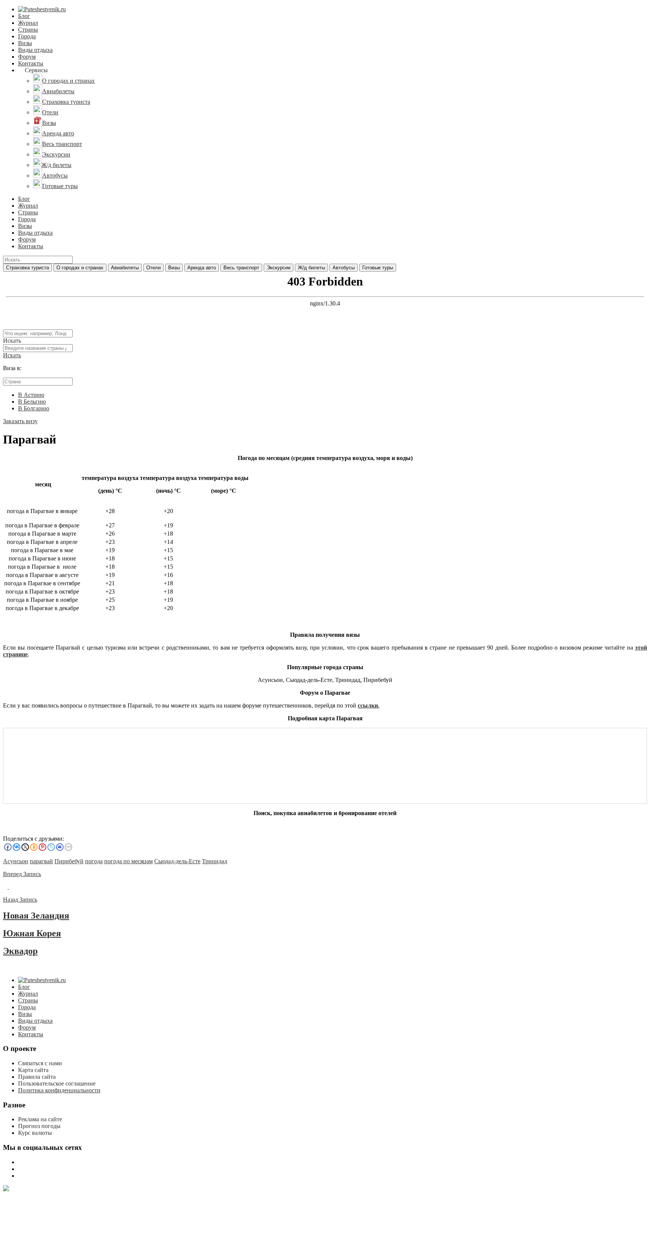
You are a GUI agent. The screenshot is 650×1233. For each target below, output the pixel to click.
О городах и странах (79, 267)
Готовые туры (377, 267)
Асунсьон (15, 861)
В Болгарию (33, 408)
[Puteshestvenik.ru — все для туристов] (42, 9)
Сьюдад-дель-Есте (177, 861)
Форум (27, 56)
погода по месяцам (128, 861)
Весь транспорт (241, 267)
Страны (28, 29)
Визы (25, 43)
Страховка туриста (27, 267)
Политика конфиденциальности (59, 1090)
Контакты (30, 63)
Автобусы (344, 267)
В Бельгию (32, 401)
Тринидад (214, 861)
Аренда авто (201, 267)
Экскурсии (278, 267)
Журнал (28, 23)
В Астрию (31, 395)
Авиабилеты (125, 267)
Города (27, 36)
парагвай (41, 861)
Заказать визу (20, 421)
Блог (24, 16)
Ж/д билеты (311, 267)
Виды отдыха (35, 50)
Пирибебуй (69, 861)
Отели (153, 267)
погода (94, 861)
